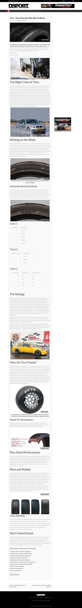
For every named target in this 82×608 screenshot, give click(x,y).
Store (38, 11)
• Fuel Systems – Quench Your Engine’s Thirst (19, 557)
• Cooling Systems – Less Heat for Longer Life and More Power (22, 562)
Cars (11, 11)
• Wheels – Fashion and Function (16, 568)
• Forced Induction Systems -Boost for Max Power (20, 559)
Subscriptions (31, 11)
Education (21, 20)
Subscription (46, 597)
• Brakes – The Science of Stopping (17, 566)
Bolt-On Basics (12, 574)
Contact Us (39, 600)
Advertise (44, 600)
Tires (18, 574)
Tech (16, 11)
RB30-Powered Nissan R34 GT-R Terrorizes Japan (17, 586)
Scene (25, 11)
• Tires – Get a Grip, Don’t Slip (15, 570)
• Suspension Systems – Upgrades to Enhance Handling (21, 564)
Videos (21, 11)
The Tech (24, 20)
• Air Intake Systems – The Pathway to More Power (20, 551)
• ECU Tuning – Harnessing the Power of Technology (20, 555)
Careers (48, 600)
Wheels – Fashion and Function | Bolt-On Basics (41, 586)
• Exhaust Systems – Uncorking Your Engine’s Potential (21, 553)
